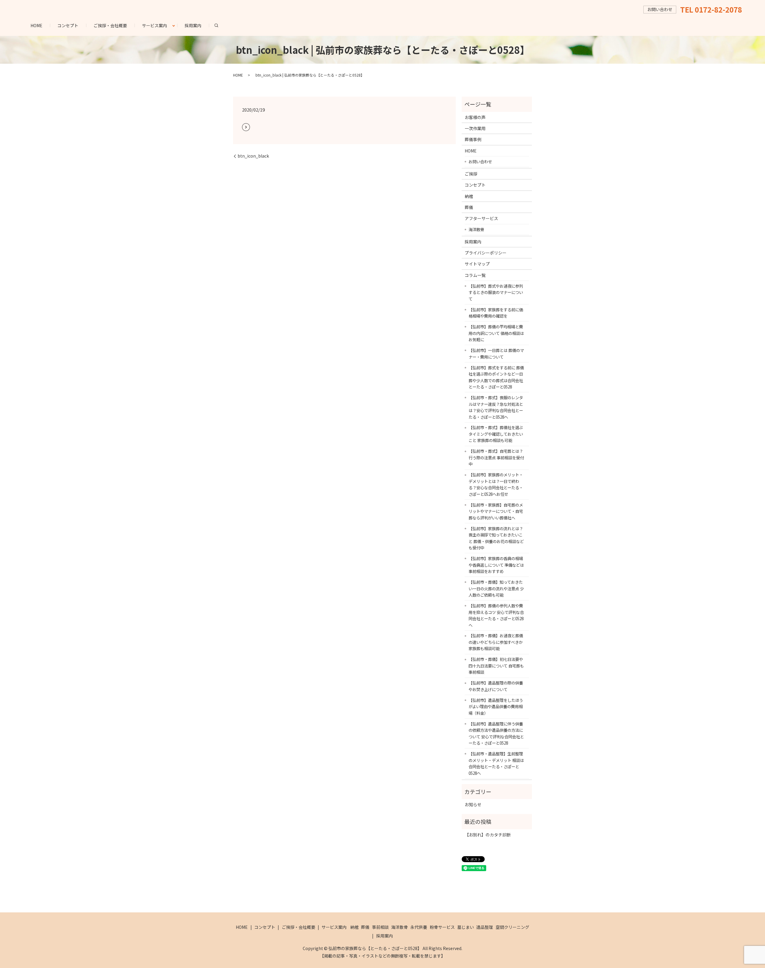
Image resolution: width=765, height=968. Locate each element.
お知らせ (473, 804)
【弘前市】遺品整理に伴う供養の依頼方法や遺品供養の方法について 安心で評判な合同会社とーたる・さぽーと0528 (496, 733)
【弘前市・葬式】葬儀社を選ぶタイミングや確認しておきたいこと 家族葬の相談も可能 (496, 433)
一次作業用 (475, 128)
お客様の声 (475, 117)
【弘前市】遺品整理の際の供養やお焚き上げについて (496, 686)
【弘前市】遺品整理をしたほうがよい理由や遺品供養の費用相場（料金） (496, 706)
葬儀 (469, 207)
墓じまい (465, 927)
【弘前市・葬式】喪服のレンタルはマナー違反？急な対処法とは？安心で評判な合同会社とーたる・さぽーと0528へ (496, 407)
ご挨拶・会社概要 (110, 25)
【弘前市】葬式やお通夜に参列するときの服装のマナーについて (496, 292)
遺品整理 (484, 927)
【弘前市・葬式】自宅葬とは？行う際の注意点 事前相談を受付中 (496, 457)
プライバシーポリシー (486, 253)
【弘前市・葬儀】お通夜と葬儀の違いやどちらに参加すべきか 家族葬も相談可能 (496, 641)
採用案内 (193, 25)
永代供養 (418, 927)
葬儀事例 (473, 139)
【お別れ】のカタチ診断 (488, 835)
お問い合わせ (480, 161)
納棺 (469, 196)
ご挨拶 (471, 174)
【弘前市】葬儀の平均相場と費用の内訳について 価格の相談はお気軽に (496, 333)
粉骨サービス (442, 927)
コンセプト (67, 25)
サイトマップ (477, 264)
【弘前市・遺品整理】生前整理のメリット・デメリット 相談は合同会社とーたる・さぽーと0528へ (496, 763)
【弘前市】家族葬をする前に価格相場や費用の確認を (496, 313)
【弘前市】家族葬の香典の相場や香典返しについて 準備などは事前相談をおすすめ (496, 564)
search (220, 25)
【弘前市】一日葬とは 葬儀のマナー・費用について (496, 353)
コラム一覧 (475, 275)
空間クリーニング (512, 927)
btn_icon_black (253, 156)
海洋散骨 (476, 229)
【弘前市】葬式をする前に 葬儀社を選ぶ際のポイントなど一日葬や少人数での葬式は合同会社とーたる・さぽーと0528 (496, 377)
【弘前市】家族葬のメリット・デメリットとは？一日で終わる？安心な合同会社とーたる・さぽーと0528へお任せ (496, 484)
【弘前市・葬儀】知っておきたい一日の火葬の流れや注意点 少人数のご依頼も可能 (496, 588)
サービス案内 (154, 25)
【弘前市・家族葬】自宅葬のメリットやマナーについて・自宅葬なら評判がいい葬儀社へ (496, 511)
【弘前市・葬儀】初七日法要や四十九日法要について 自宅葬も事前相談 (496, 665)
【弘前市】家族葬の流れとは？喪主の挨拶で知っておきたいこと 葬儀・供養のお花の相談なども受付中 (496, 538)
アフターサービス (481, 218)
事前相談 (380, 927)
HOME (36, 25)
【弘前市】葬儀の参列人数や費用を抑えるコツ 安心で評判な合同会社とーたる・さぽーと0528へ (496, 615)
